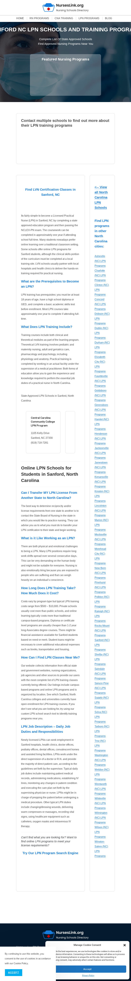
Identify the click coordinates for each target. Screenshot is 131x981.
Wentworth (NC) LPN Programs (101, 789)
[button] (124, 945)
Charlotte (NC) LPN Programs (100, 275)
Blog (108, 18)
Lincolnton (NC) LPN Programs (100, 510)
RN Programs (39, 18)
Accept (87, 969)
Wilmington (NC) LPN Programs (101, 817)
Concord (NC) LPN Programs (100, 304)
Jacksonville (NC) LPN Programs (102, 453)
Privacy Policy (88, 975)
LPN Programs (89, 18)
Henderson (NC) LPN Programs (101, 438)
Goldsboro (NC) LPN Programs (100, 395)
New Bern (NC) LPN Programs (100, 573)
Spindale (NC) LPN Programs (100, 673)
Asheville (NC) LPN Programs (100, 261)
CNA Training (64, 18)
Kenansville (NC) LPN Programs (101, 482)
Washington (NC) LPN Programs (101, 760)
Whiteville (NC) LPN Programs (100, 803)
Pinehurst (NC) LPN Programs (100, 587)
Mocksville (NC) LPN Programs (101, 539)
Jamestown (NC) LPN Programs (101, 467)
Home (20, 18)
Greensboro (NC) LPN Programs (101, 410)
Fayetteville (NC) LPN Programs (101, 381)
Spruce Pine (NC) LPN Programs (102, 688)
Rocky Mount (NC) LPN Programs (102, 630)
